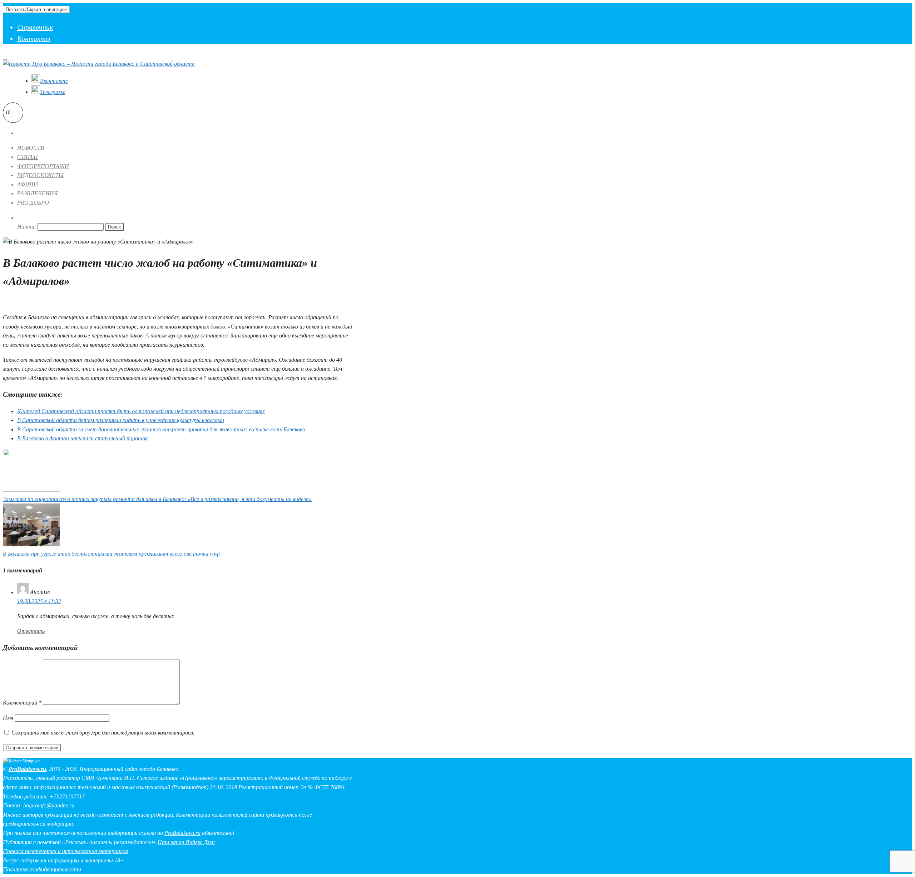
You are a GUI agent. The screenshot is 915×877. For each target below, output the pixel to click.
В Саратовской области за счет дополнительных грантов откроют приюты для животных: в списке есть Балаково (161, 429)
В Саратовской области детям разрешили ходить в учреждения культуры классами (120, 420)
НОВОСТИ (31, 148)
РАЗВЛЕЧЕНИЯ (37, 193)
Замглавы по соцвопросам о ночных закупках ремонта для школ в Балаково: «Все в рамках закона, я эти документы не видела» (157, 499)
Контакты (33, 38)
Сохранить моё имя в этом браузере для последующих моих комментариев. (102, 733)
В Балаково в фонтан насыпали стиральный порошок (82, 438)
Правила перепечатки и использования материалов (65, 851)
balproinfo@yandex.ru (48, 805)
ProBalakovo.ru (27, 769)
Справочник (35, 27)
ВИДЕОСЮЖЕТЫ (40, 175)
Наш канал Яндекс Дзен (186, 842)
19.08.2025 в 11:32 (39, 601)
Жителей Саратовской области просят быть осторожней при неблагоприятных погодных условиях (141, 411)
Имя (8, 718)
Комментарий (22, 703)
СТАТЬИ (27, 157)
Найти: (26, 227)
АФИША (28, 184)
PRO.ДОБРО (33, 203)
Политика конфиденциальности (42, 869)
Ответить (31, 631)
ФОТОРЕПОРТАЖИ (43, 166)
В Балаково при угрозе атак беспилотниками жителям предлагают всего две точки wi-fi (111, 554)
